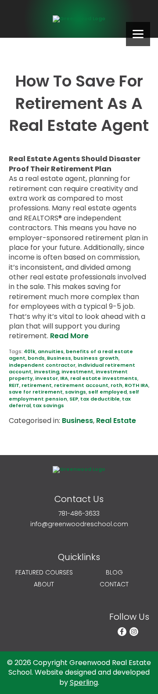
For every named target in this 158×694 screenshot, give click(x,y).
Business (59, 357)
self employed (107, 391)
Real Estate (116, 421)
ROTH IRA (136, 385)
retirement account (81, 385)
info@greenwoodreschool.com (79, 524)
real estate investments (103, 378)
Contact (114, 584)
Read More (69, 336)
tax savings (48, 405)
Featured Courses (44, 572)
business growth (95, 357)
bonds (36, 357)
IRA (64, 378)
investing (46, 371)
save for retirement (36, 391)
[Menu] (138, 34)
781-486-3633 (79, 514)
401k (30, 351)
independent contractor (42, 365)
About (44, 584)
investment (77, 371)
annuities (51, 351)
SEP (73, 398)
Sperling (84, 682)
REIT (14, 385)
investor (46, 378)
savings (75, 391)
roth (116, 385)
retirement (37, 385)
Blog (114, 572)
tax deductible (100, 398)
